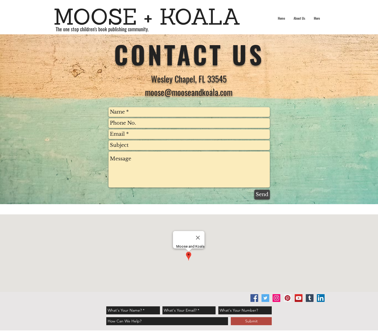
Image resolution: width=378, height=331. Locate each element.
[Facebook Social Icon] (254, 298)
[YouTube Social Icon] (298, 298)
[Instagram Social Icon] (276, 298)
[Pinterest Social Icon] (287, 298)
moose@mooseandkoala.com (188, 92)
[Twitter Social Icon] (265, 298)
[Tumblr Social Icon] (310, 298)
